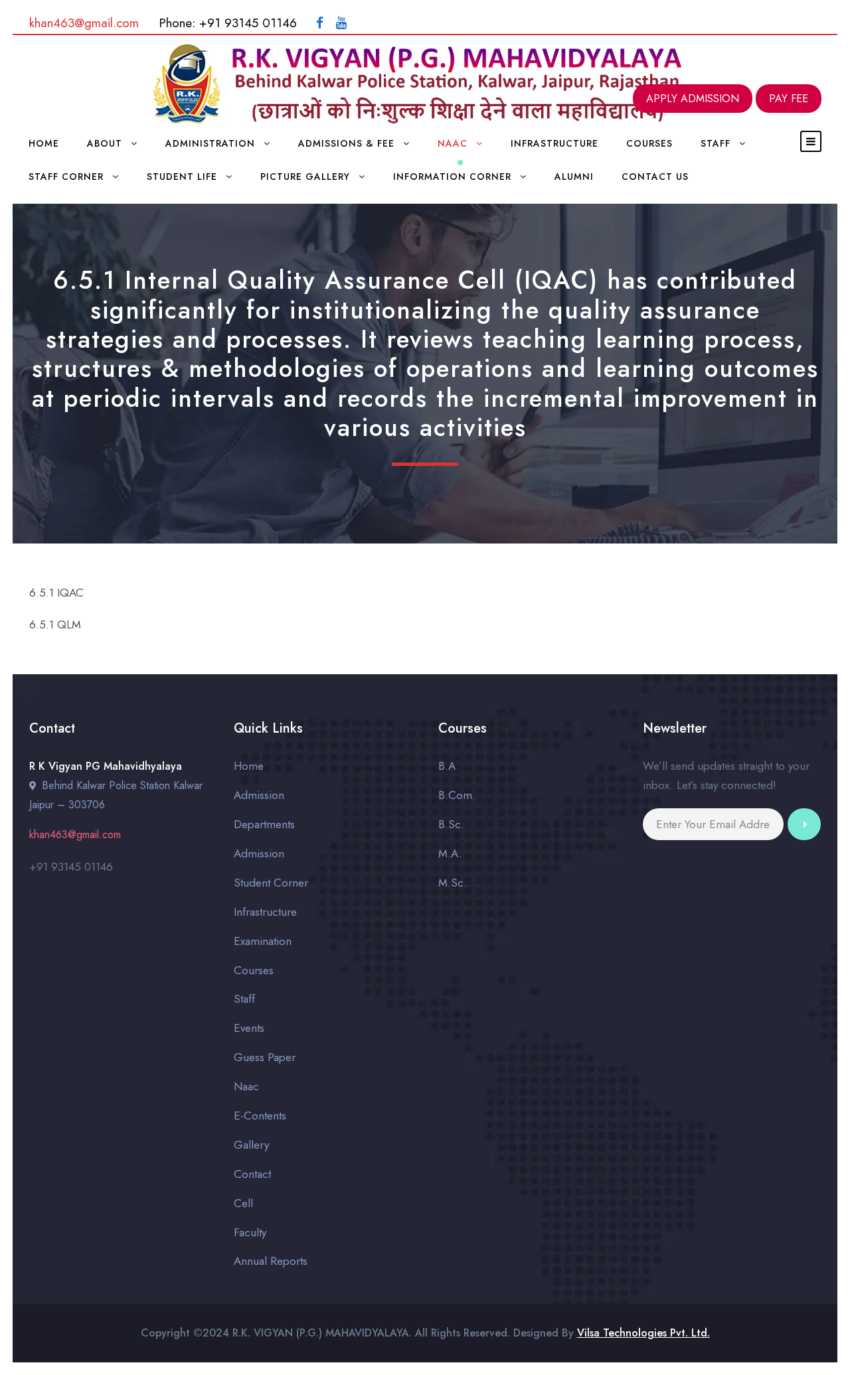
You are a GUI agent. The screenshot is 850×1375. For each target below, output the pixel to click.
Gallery (251, 1145)
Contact (252, 1174)
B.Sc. (451, 824)
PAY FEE (788, 98)
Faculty (250, 1232)
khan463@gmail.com (84, 23)
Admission (259, 795)
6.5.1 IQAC (56, 593)
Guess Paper (265, 1057)
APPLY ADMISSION (692, 98)
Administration (210, 143)
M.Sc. (452, 883)
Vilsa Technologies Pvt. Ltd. (643, 1332)
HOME (44, 143)
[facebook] (319, 23)
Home (249, 766)
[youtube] (341, 23)
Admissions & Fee (346, 143)
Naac (453, 143)
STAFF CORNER (66, 176)
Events (249, 1028)
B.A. (449, 766)
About (104, 143)
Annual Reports (270, 1261)
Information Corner (452, 176)
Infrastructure (554, 143)
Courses (649, 143)
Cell (243, 1203)
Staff (244, 999)
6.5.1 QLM (55, 624)
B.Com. (456, 795)
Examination (263, 941)
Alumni (574, 176)
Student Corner (271, 883)
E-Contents (260, 1115)
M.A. (450, 853)
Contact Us (655, 176)
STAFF (715, 143)
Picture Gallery (305, 176)
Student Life (182, 176)
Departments (264, 824)
